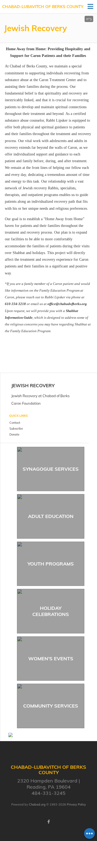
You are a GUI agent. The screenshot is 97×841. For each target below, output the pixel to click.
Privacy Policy (76, 804)
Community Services (50, 706)
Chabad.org (37, 804)
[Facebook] (48, 822)
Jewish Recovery (33, 385)
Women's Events (50, 658)
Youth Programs (50, 564)
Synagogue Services (51, 469)
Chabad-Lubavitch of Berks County (42, 6)
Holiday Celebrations (50, 611)
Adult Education (51, 516)
